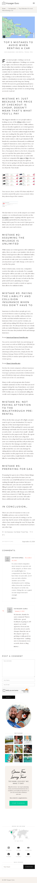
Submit (8, 697)
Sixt (27, 158)
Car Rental (20, 52)
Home (4, 8)
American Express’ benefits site (17, 337)
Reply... (15, 598)
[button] (9, 740)
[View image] (10, 179)
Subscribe (29, 866)
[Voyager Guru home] (10, 3)
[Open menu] (33, 3)
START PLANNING (18, 803)
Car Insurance (12, 8)
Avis (21, 158)
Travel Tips (28, 52)
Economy (5, 217)
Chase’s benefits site (13, 363)
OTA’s (19, 122)
